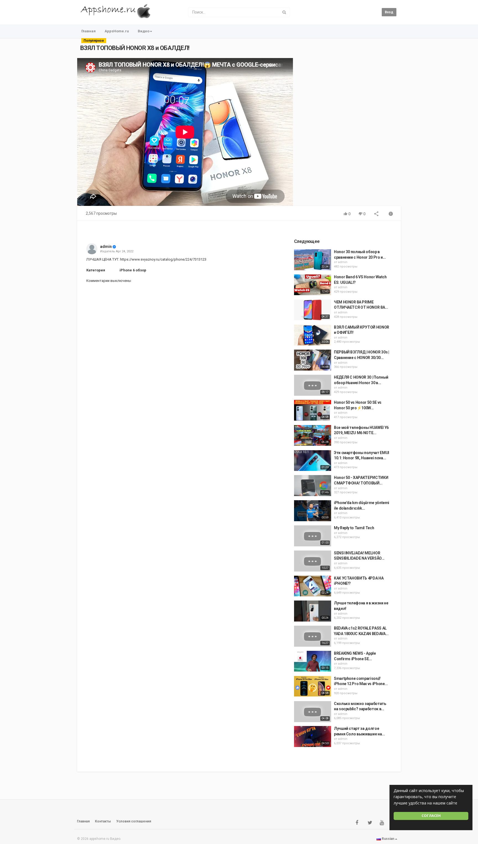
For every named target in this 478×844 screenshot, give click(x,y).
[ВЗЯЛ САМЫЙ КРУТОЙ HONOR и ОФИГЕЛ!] (312, 335)
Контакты (103, 821)
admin (106, 246)
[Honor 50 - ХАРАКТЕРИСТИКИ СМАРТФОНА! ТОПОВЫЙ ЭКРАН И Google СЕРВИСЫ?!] (312, 485)
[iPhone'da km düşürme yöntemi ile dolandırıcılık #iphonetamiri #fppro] (312, 510)
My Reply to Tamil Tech (354, 528)
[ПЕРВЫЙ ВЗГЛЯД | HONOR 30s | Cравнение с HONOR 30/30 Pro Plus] (312, 360)
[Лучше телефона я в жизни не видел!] (312, 611)
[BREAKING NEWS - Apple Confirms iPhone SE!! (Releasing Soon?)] (312, 661)
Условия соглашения (133, 821)
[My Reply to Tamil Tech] (312, 535)
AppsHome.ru (117, 31)
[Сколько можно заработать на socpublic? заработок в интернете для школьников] (312, 711)
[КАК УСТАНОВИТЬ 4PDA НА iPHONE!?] (312, 586)
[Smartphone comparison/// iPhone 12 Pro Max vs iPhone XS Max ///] (312, 686)
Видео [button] (143, 31)
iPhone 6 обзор (132, 270)
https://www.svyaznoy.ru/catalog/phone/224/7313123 (162, 259)
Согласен (431, 815)
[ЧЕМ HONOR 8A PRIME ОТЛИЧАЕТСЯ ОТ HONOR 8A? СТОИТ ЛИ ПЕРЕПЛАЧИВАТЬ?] (312, 310)
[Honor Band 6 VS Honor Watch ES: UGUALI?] (312, 284)
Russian (388, 839)
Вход (389, 12)
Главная (88, 31)
